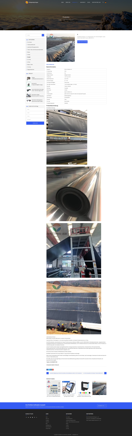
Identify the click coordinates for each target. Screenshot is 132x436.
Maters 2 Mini (30, 64)
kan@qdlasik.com (75, 434)
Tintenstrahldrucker (31, 44)
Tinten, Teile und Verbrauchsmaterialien (35, 49)
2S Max (28, 54)
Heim (62, 2)
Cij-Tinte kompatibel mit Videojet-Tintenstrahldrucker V (93, 373)
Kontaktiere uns (96, 2)
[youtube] (32, 417)
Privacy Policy (48, 428)
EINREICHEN (35, 123)
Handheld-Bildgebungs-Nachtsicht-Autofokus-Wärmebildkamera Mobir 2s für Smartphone (66, 373)
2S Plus (28, 62)
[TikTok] (36, 417)
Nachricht (82, 2)
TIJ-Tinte (29, 67)
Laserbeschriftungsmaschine (33, 47)
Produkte (74, 2)
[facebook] (26, 417)
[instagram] (34, 417)
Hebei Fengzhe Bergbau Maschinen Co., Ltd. (93, 420)
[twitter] (30, 417)
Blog (89, 2)
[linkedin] (28, 417)
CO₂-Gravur (29, 42)
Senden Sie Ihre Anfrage (82, 41)
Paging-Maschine (30, 69)
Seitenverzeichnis (49, 426)
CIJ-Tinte (29, 59)
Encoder (67, 19)
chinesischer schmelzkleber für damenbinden (93, 418)
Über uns (68, 2)
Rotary (28, 52)
